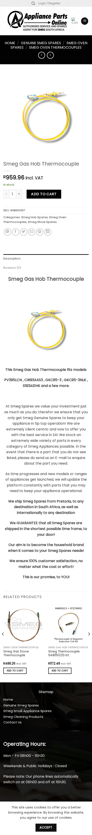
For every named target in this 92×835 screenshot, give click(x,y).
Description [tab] (12, 258)
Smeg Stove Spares (42, 222)
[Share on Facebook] (15, 232)
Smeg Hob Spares (34, 217)
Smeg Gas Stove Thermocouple (16, 653)
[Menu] (84, 21)
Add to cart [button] (15, 670)
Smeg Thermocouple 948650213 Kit (64, 653)
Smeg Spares (22, 406)
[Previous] (3, 643)
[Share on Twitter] (23, 232)
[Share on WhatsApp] (7, 232)
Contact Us (12, 722)
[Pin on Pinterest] (39, 232)
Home (10, 43)
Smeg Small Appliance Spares (27, 711)
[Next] (89, 643)
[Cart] (74, 21)
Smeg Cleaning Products (23, 717)
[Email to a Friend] (31, 232)
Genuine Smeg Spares (41, 43)
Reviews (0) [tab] (12, 268)
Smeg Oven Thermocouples (55, 47)
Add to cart (43, 194)
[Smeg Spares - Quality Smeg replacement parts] (37, 21)
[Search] (33, 3)
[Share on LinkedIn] (47, 232)
